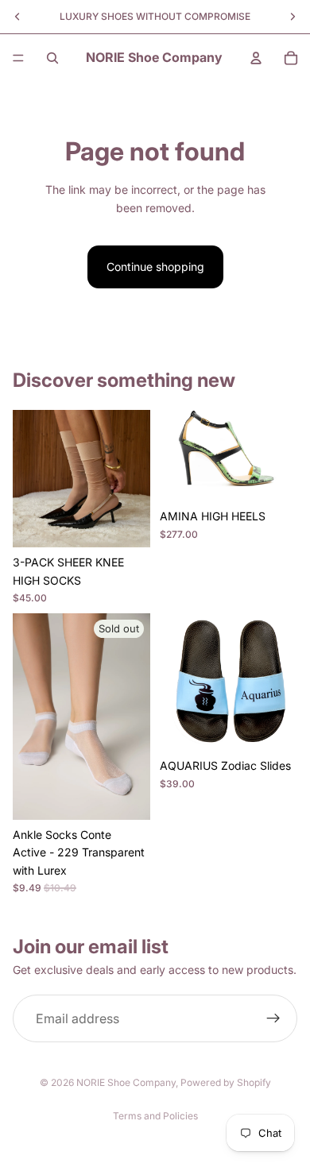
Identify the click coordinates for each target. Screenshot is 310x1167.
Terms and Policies (155, 1116)
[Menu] (18, 58)
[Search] (52, 58)
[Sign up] (273, 1018)
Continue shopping (155, 266)
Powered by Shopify (225, 1082)
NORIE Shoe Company (126, 1082)
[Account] (255, 58)
